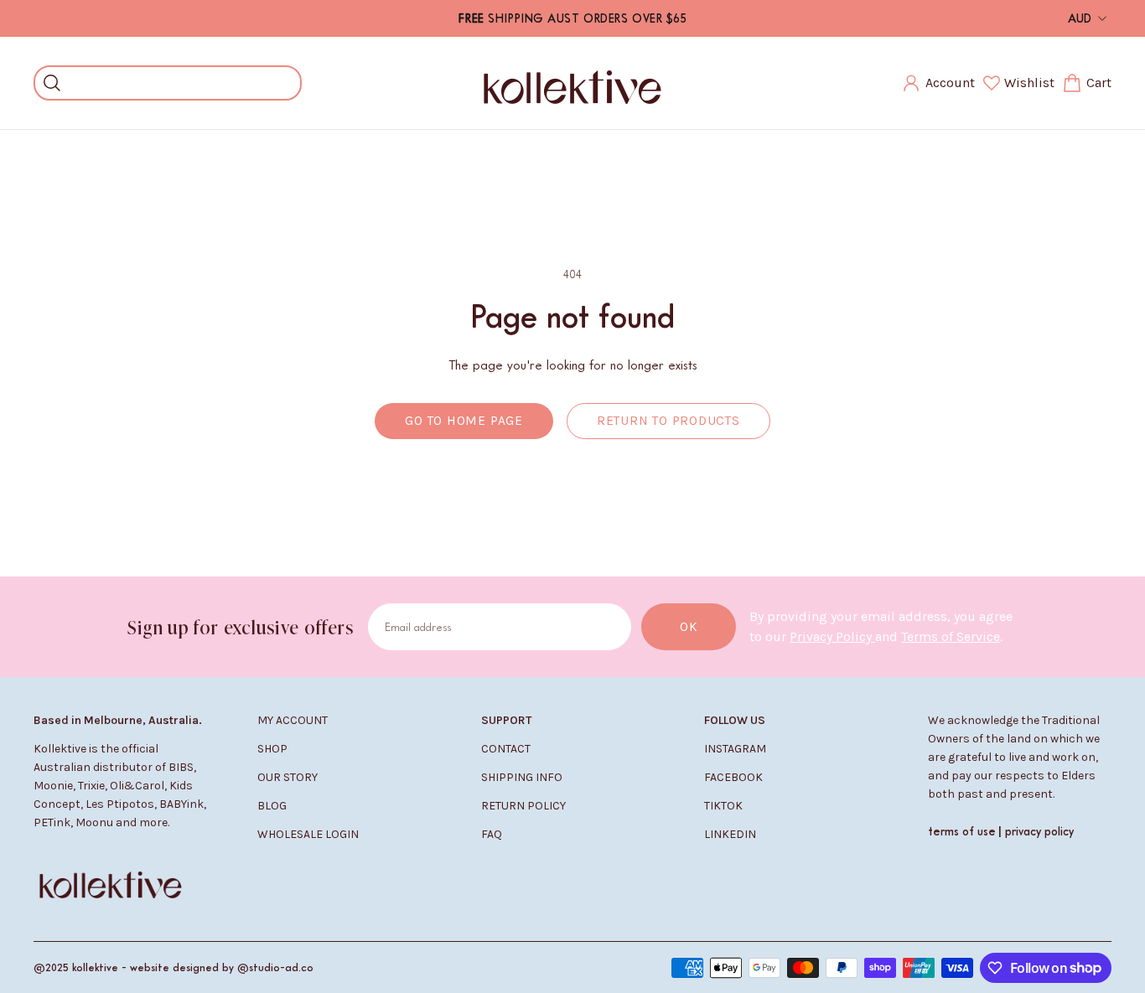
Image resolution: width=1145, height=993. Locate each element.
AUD (1079, 18)
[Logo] (572, 83)
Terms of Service (950, 636)
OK (689, 626)
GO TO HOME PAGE (464, 420)
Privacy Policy (832, 636)
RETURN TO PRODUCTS (668, 420)
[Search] (52, 83)
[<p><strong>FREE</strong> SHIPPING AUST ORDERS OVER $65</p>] (573, 18)
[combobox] (180, 83)
